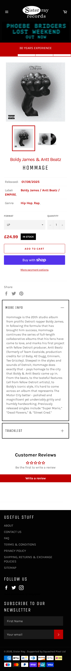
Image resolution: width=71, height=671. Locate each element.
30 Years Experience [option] (35, 48)
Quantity (52, 216)
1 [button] (9, 55)
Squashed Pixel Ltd (54, 651)
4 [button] (62, 55)
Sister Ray (19, 651)
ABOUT (8, 525)
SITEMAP (10, 568)
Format (8, 216)
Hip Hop (27, 203)
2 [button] (27, 55)
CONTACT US (12, 532)
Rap (37, 203)
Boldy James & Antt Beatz (35, 159)
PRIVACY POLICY (15, 551)
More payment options (35, 269)
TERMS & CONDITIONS (20, 544)
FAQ (6, 538)
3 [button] (44, 55)
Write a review (35, 478)
